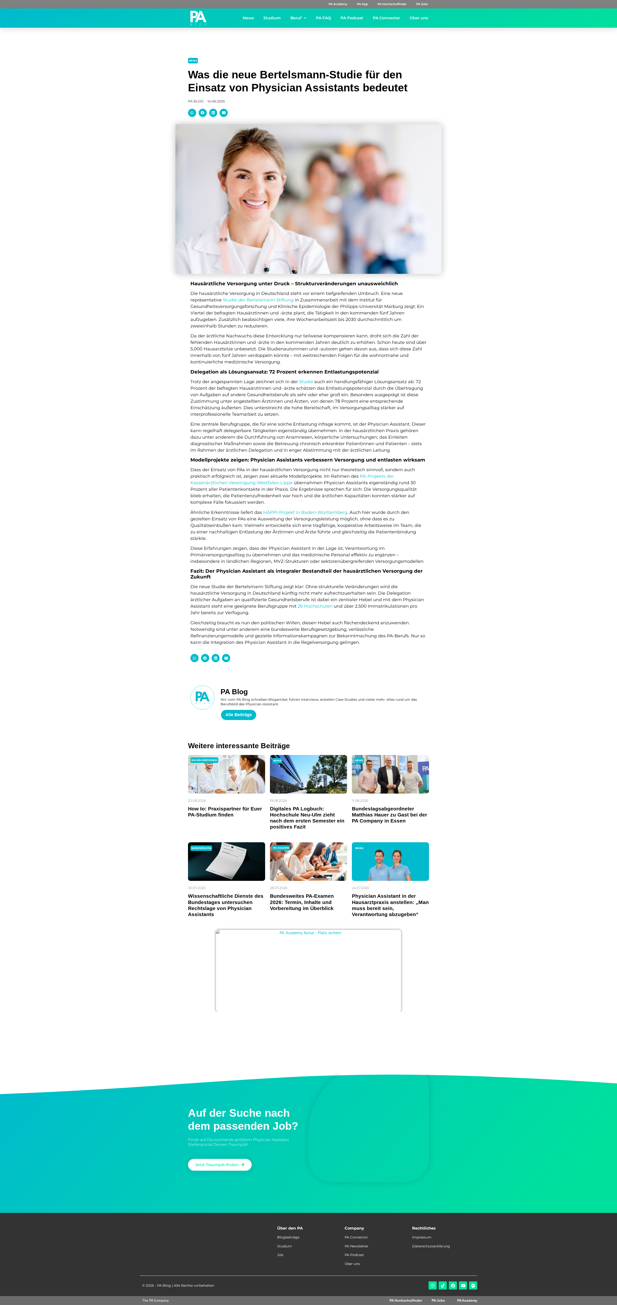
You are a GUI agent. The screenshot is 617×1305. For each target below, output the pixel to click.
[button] (192, 113)
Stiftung (285, 300)
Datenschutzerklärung (431, 1246)
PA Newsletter (357, 1246)
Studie (306, 381)
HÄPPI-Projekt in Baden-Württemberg (305, 512)
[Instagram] (433, 1285)
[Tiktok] (443, 1285)
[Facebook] (453, 1285)
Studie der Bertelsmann (249, 300)
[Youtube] (463, 1285)
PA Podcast (352, 18)
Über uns (419, 18)
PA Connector (386, 18)
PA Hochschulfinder (392, 4)
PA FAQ (323, 18)
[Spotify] (473, 1285)
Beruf (296, 18)
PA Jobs (422, 4)
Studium (272, 18)
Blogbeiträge (288, 1237)
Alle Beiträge (238, 714)
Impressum (421, 1237)
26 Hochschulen (315, 606)
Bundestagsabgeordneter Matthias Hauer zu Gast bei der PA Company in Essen (389, 814)
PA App (362, 4)
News (248, 18)
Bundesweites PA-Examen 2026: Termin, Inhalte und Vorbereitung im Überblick (302, 902)
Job (280, 1255)
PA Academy (338, 4)
